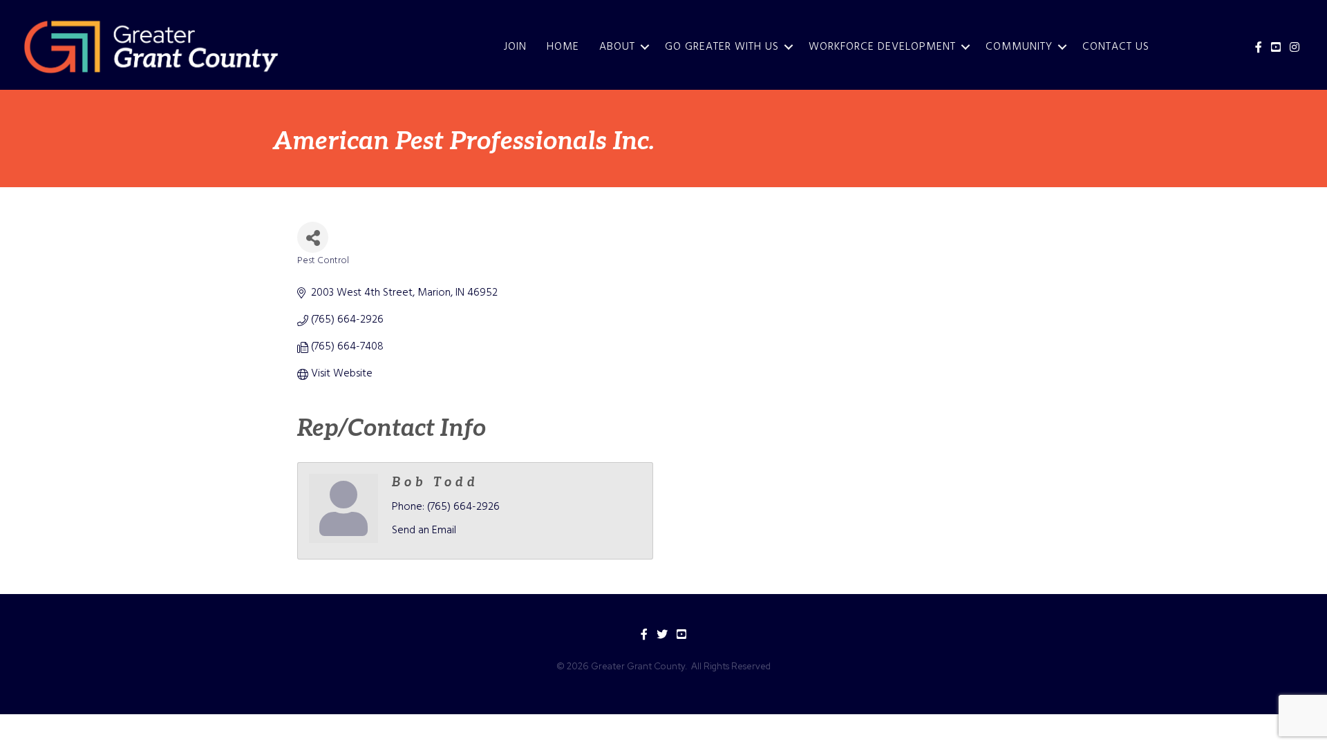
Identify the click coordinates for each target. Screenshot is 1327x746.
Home (563, 47)
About (617, 47)
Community (1019, 47)
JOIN (515, 47)
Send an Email (424, 530)
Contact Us (1115, 47)
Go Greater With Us (722, 47)
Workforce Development (882, 47)
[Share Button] (312, 237)
